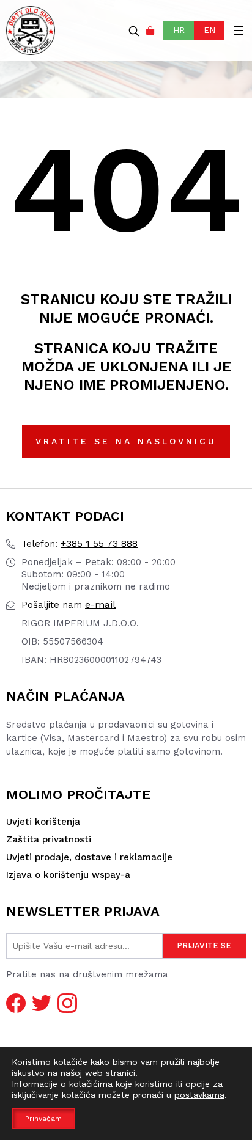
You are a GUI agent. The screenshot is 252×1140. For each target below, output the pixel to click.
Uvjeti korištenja (43, 821)
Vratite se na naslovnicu (126, 441)
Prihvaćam (43, 1118)
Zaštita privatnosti (48, 839)
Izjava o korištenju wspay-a (68, 874)
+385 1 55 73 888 (79, 543)
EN (209, 30)
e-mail (68, 604)
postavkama (199, 1095)
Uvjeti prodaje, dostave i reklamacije (89, 857)
